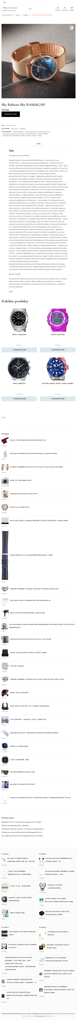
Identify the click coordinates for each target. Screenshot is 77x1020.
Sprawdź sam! (11, 114)
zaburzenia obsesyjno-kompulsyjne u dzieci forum (22, 135)
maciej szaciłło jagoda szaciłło (37, 131)
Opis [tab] (38, 144)
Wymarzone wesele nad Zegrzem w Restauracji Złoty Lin (22, 832)
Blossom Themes (28, 1016)
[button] (71, 28)
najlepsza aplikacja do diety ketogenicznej (19, 133)
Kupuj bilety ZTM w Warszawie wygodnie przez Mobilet (21, 822)
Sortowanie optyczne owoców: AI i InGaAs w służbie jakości (23, 829)
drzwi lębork (18, 131)
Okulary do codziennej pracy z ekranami (15, 825)
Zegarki (23, 128)
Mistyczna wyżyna (10, 8)
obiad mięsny (43, 133)
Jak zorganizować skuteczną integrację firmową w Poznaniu (22, 836)
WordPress (50, 1016)
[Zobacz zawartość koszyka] (71, 8)
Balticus (14, 128)
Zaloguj (65, 10)
